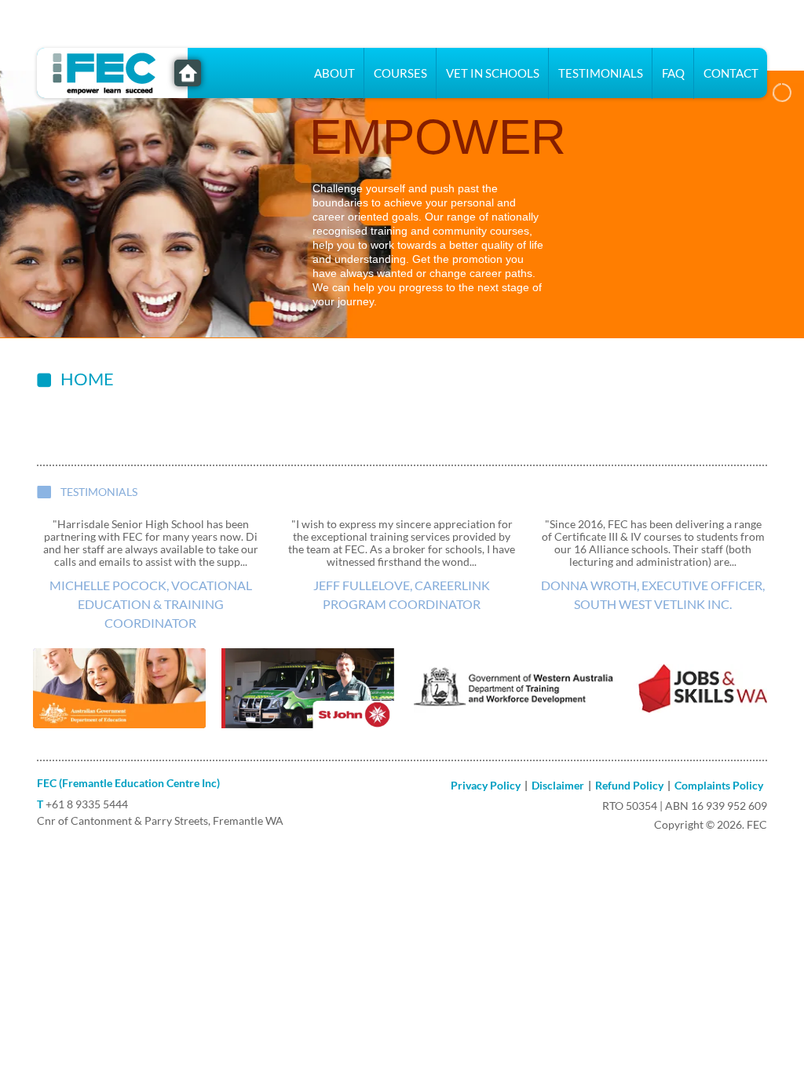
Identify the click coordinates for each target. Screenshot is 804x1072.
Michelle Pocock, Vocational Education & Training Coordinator (150, 604)
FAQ (673, 73)
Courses (400, 73)
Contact (731, 73)
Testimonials (600, 73)
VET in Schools (492, 73)
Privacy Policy (486, 785)
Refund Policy (629, 785)
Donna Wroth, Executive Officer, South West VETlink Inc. (653, 594)
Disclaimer (558, 785)
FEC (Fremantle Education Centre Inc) (128, 782)
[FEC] (112, 71)
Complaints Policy (718, 785)
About (334, 73)
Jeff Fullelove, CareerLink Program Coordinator (401, 594)
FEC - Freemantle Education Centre (187, 73)
